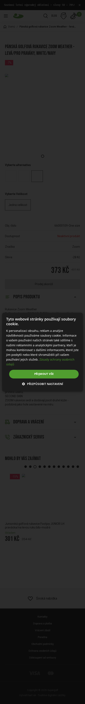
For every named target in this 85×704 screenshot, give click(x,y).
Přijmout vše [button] (44, 374)
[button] (42, 383)
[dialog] (42, 352)
